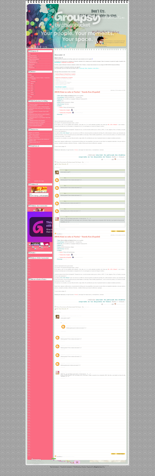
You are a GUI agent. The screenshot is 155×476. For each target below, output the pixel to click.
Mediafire (65, 114)
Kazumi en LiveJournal (34, 132)
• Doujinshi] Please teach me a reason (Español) (39, 114)
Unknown (62, 177)
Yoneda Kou (82, 164)
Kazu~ (106, 38)
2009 (31, 96)
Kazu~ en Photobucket (34, 135)
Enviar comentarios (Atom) (68, 233)
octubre (32, 76)
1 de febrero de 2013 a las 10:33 (70, 205)
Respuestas (64, 323)
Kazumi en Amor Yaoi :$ (34, 142)
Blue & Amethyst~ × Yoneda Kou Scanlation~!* (62, 467)
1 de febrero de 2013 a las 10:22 (70, 182)
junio (32, 87)
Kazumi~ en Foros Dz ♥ (34, 137)
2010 (31, 74)
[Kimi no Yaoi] (50, 241)
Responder (63, 320)
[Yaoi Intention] (35, 245)
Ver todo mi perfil (101, 46)
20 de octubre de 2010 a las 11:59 (70, 174)
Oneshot (31, 66)
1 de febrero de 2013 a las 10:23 (70, 197)
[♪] (29, 54)
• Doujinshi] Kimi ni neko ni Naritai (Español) (39, 106)
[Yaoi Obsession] (29, 245)
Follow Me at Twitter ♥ (34, 134)
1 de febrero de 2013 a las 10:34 (70, 213)
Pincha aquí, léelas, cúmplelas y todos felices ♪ (89, 68)
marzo (32, 92)
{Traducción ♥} (73, 164)
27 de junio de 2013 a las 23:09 (69, 224)
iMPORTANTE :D (33, 62)
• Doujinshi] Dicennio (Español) (36, 116)
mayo (32, 88)
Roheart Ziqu (62, 216)
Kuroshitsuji (31, 64)
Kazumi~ (84, 467)
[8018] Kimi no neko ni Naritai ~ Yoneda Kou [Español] (77, 92)
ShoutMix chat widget (39, 181)
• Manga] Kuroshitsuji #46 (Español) (37, 120)
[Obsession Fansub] (49, 247)
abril (32, 90)
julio (32, 85)
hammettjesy (62, 170)
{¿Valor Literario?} (33, 57)
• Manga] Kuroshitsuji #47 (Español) (37, 122)
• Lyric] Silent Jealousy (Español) (36, 123)
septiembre (33, 81)
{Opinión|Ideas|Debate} (34, 59)
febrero (32, 94)
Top (104, 467)
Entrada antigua (120, 231)
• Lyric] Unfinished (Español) (35, 125)
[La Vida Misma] (32, 55)
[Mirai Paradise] (34, 211)
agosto (32, 83)
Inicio (113, 231)
